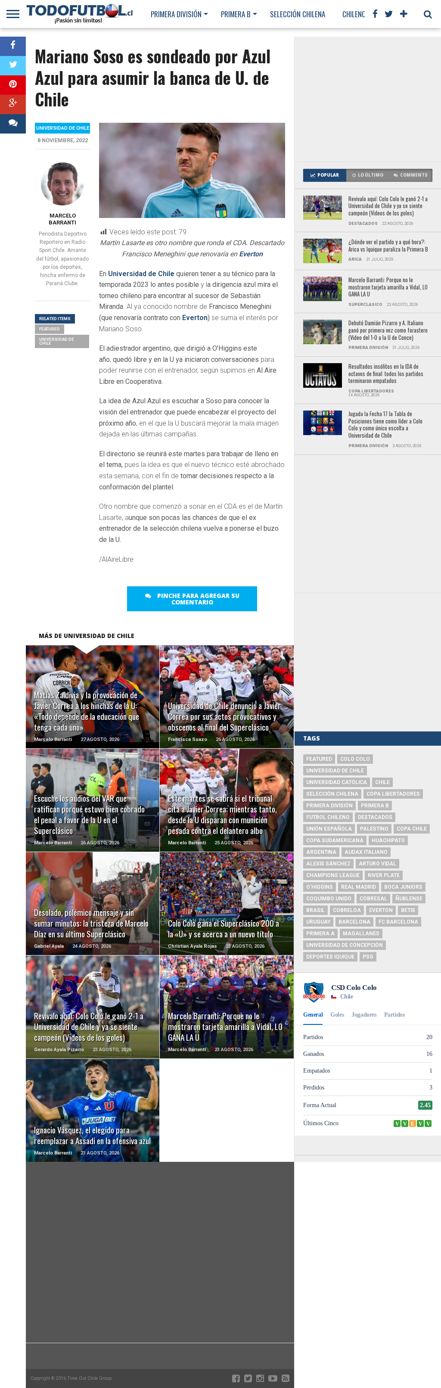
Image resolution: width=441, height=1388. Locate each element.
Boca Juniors (403, 887)
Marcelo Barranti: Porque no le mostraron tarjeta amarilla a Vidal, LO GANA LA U (388, 287)
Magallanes (361, 934)
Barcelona (354, 922)
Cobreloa (347, 910)
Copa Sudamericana (334, 840)
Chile (382, 782)
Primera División (176, 14)
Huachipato (388, 840)
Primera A (320, 934)
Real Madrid (358, 887)
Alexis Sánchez (328, 864)
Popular (328, 175)
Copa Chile (412, 829)
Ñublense (408, 899)
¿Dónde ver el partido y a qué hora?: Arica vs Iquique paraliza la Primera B (388, 246)
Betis (408, 910)
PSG (368, 957)
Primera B (236, 14)
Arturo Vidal (377, 864)
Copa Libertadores (393, 794)
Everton (251, 254)
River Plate (384, 875)
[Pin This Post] (13, 85)
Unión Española (329, 829)
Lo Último (370, 175)
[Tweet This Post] (13, 65)
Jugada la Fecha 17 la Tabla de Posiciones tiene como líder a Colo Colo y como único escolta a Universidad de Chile (385, 425)
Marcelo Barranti (62, 219)
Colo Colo (355, 759)
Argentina (321, 852)
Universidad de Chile (141, 274)
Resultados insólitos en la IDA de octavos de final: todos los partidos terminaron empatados (385, 374)
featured (49, 329)
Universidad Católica (336, 782)
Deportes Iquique (330, 957)
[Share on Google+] (13, 104)
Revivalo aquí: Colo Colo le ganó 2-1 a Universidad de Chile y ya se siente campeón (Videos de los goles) (388, 206)
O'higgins (319, 887)
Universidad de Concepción (344, 945)
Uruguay (318, 922)
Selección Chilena (297, 14)
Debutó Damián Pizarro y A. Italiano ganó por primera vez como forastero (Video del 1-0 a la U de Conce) (388, 330)
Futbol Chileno (328, 817)
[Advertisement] (367, 99)
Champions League (333, 875)
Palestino (374, 829)
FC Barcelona (398, 922)
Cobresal (373, 899)
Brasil (315, 910)
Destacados (375, 817)
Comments (414, 175)
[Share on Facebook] (13, 46)
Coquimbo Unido (328, 899)
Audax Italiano (366, 852)
